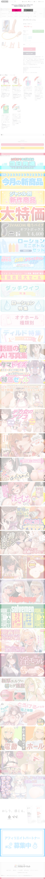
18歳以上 (16, 10)
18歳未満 (28, 10)
